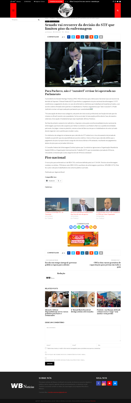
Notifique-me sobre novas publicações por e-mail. (65, 360)
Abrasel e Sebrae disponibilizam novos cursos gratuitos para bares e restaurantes (56, 312)
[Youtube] (109, 383)
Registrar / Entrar (40, 1)
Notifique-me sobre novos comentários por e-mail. (65, 354)
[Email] (115, 383)
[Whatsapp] (79, 227)
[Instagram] (87, 227)
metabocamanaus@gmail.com (57, 392)
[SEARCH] (39, 20)
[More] (95, 227)
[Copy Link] (91, 227)
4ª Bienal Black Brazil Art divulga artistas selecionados (82, 311)
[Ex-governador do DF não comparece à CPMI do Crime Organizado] (108, 204)
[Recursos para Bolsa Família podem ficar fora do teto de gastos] (82, 204)
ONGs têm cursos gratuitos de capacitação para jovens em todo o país (105, 265)
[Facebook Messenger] (83, 227)
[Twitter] (75, 227)
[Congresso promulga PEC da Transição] (57, 204)
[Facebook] (71, 227)
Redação (49, 32)
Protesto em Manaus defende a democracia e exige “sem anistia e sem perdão (108, 312)
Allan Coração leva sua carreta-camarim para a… (85, 1)
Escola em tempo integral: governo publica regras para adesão (61, 264)
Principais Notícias (54, 21)
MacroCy (92, 401)
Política (47, 21)
